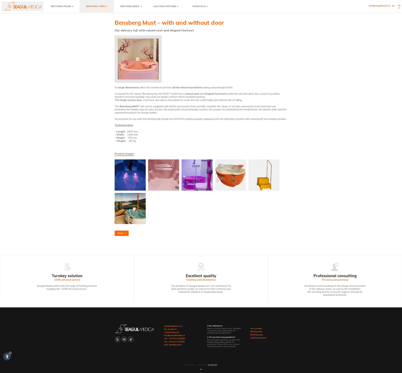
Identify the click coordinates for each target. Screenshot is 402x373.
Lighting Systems (258, 338)
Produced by (202, 365)
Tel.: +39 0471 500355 (174, 338)
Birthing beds (256, 335)
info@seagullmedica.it (174, 335)
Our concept (256, 328)
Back (121, 233)
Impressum (189, 365)
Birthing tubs (256, 332)
